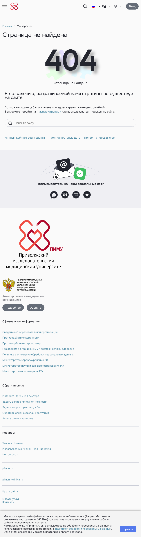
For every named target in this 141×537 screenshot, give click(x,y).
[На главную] (14, 6)
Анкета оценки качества (17, 418)
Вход (132, 6)
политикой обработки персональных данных (83, 528)
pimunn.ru (8, 468)
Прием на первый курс (99, 137)
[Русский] (96, 6)
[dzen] (87, 194)
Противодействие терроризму (21, 343)
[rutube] (76, 194)
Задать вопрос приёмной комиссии (24, 401)
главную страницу (49, 111)
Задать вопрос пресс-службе (21, 407)
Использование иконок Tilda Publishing (26, 448)
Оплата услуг (10, 498)
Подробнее (13, 307)
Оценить (35, 307)
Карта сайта (10, 491)
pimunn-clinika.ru (12, 479)
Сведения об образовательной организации (29, 332)
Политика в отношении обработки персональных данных (38, 354)
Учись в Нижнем (12, 443)
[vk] (65, 194)
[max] (54, 194)
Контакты (8, 502)
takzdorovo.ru (10, 454)
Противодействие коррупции (20, 337)
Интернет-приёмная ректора (20, 395)
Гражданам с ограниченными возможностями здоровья (38, 348)
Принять (128, 529)
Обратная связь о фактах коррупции (25, 412)
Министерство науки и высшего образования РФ (33, 365)
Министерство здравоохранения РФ (25, 359)
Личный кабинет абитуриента (25, 137)
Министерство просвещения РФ (22, 371)
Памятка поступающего (64, 137)
